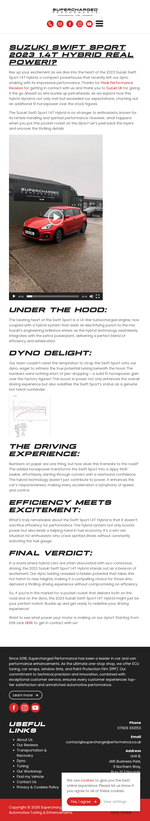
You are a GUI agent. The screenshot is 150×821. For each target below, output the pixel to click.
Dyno (21, 760)
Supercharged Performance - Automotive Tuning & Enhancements (75, 12)
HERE (29, 622)
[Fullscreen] (98, 296)
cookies (87, 780)
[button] (56, 217)
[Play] (14, 296)
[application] (56, 217)
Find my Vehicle (30, 776)
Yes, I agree (81, 801)
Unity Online (121, 812)
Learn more (23, 695)
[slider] (53, 296)
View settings (115, 801)
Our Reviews (27, 744)
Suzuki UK (114, 88)
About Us (25, 739)
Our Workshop (29, 771)
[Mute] (91, 296)
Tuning (23, 766)
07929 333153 (129, 727)
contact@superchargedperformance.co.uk (103, 742)
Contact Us (27, 781)
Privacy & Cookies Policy (38, 787)
